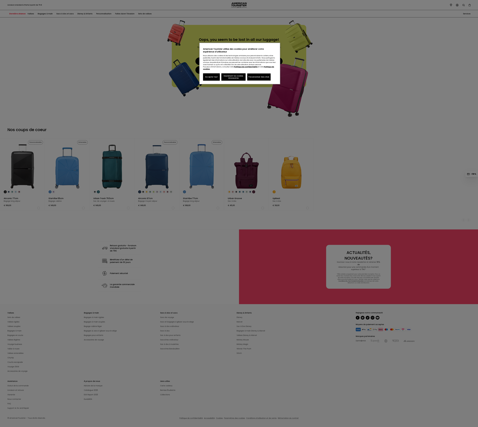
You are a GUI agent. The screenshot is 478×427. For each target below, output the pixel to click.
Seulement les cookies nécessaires (233, 77)
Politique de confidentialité (246, 67)
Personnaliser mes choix (258, 77)
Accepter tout (211, 77)
